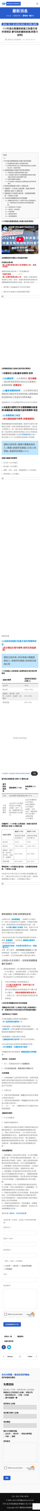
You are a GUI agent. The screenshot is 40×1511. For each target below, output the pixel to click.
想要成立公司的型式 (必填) (18, 1395)
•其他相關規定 (12, 216)
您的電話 (6, 1422)
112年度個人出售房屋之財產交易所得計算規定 (16, 773)
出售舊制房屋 (7, 369)
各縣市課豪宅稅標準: (14, 179)
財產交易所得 (8, 1341)
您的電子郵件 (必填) (11, 1413)
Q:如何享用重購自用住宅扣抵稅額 (15, 198)
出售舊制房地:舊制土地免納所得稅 (17, 163)
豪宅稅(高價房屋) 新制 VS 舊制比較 (16, 186)
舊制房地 (20, 1336)
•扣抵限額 (11, 211)
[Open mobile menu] (37, 4)
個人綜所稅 (16, 24)
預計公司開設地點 (17, 1433)
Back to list (20, 1356)
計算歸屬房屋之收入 (28, 434)
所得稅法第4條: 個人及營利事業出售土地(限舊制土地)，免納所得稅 (21, 167)
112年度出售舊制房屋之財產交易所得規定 (17, 161)
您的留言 (6, 1441)
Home (8, 16)
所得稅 (30, 24)
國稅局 (12, 1213)
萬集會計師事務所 (14, 40)
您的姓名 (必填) (9, 1404)
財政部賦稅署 (21, 1213)
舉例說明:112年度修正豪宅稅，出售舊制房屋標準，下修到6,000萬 (19, 194)
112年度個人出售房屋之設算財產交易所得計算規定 (22, 183)
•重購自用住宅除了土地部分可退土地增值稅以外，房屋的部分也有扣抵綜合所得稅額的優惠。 (21, 203)
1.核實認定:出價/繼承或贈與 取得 (17, 172)
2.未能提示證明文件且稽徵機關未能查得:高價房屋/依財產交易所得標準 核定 (22, 176)
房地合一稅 (23, 24)
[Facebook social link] (4, 1347)
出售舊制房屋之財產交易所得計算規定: (17, 170)
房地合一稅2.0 (28, 16)
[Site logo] (11, 3)
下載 (34, 773)
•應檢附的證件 (12, 214)
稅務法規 (16, 16)
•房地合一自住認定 (14, 209)
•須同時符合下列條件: (14, 207)
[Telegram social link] (9, 1347)
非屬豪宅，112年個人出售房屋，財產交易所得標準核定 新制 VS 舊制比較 (19, 190)
